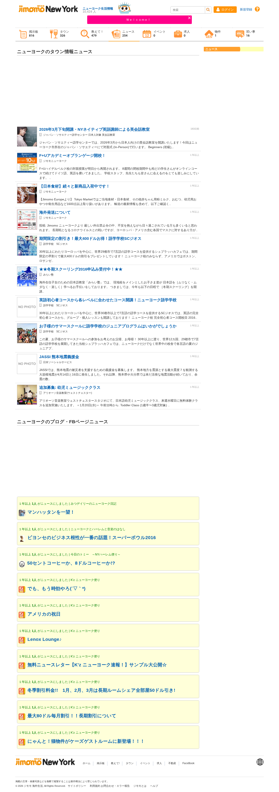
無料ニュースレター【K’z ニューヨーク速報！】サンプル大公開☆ (97, 664)
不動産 (172, 763)
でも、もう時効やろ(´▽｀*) (56, 588)
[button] (225, 9)
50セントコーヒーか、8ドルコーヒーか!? (71, 562)
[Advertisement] (108, 89)
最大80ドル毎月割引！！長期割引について (71, 715)
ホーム (86, 763)
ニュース (211, 49)
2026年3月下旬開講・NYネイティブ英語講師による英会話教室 (94, 129)
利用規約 (95, 785)
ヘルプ (154, 785)
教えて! (115, 763)
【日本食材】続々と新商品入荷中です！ (74, 186)
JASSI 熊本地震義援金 (59, 357)
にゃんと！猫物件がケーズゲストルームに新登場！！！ (86, 741)
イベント (145, 763)
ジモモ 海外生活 (33, 785)
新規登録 (246, 9)
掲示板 (101, 763)
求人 (159, 763)
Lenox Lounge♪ (44, 639)
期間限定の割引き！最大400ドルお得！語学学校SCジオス (90, 238)
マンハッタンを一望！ (51, 511)
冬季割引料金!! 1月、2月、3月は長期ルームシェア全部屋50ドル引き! (101, 690)
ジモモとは (140, 785)
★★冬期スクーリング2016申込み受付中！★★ (80, 269)
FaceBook (188, 763)
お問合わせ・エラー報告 (115, 785)
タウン (130, 763)
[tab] (30, 34)
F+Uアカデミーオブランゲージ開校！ (72, 155)
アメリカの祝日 (44, 613)
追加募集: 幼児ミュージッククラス (69, 387)
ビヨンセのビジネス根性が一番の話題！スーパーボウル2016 (91, 537)
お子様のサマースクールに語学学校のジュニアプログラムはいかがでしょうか (108, 326)
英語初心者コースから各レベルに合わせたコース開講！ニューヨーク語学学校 (108, 300)
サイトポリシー (77, 785)
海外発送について (55, 212)
